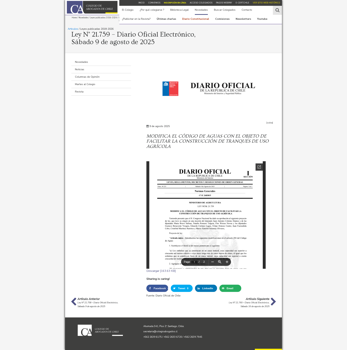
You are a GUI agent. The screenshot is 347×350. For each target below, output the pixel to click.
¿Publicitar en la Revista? (136, 19)
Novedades (201, 10)
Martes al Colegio (85, 84)
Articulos (73, 29)
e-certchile (242, 2)
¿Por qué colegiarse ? (152, 10)
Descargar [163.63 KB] (161, 271)
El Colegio (128, 10)
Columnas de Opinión (87, 77)
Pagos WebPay (224, 2)
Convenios (154, 2)
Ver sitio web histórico (266, 2)
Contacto (247, 10)
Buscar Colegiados (224, 10)
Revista (79, 91)
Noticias (79, 69)
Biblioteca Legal (179, 10)
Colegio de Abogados (92, 7)
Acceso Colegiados (201, 2)
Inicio (141, 2)
